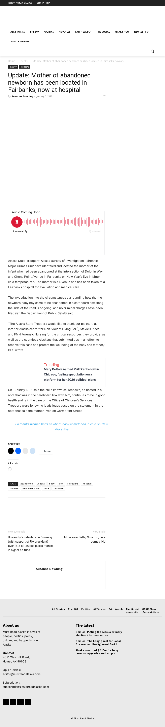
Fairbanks (72, 483)
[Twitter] (143, 3)
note (46, 488)
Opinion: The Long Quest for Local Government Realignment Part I (98, 643)
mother (14, 488)
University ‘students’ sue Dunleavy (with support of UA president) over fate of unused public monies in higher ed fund (31, 544)
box (61, 483)
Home (11, 61)
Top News (24, 66)
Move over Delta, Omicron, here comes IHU (84, 539)
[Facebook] (132, 3)
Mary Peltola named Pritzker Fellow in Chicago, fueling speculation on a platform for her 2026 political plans (71, 374)
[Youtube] (154, 3)
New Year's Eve (31, 488)
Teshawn (58, 488)
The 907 (24, 61)
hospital (87, 483)
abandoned (26, 483)
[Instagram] (138, 3)
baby (52, 483)
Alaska (41, 483)
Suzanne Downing (22, 96)
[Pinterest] (31, 105)
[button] (152, 51)
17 (104, 96)
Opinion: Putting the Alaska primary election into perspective (98, 633)
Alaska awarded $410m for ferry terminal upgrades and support (97, 652)
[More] (49, 105)
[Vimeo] (149, 3)
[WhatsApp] (40, 105)
